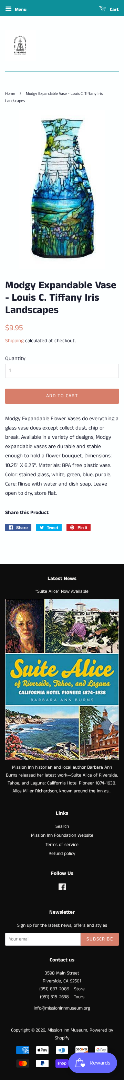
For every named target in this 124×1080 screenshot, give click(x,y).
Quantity (15, 359)
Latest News (62, 578)
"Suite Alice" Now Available (62, 591)
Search (62, 826)
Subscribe (99, 939)
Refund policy (62, 853)
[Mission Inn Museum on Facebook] (62, 889)
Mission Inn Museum (67, 1030)
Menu (20, 9)
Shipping (14, 340)
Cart (113, 9)
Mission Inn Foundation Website (62, 835)
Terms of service (62, 845)
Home (10, 94)
